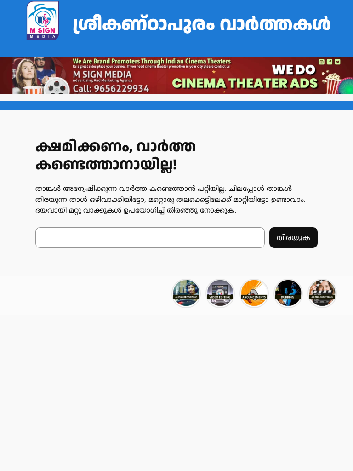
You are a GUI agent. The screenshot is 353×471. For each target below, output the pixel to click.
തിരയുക (293, 237)
